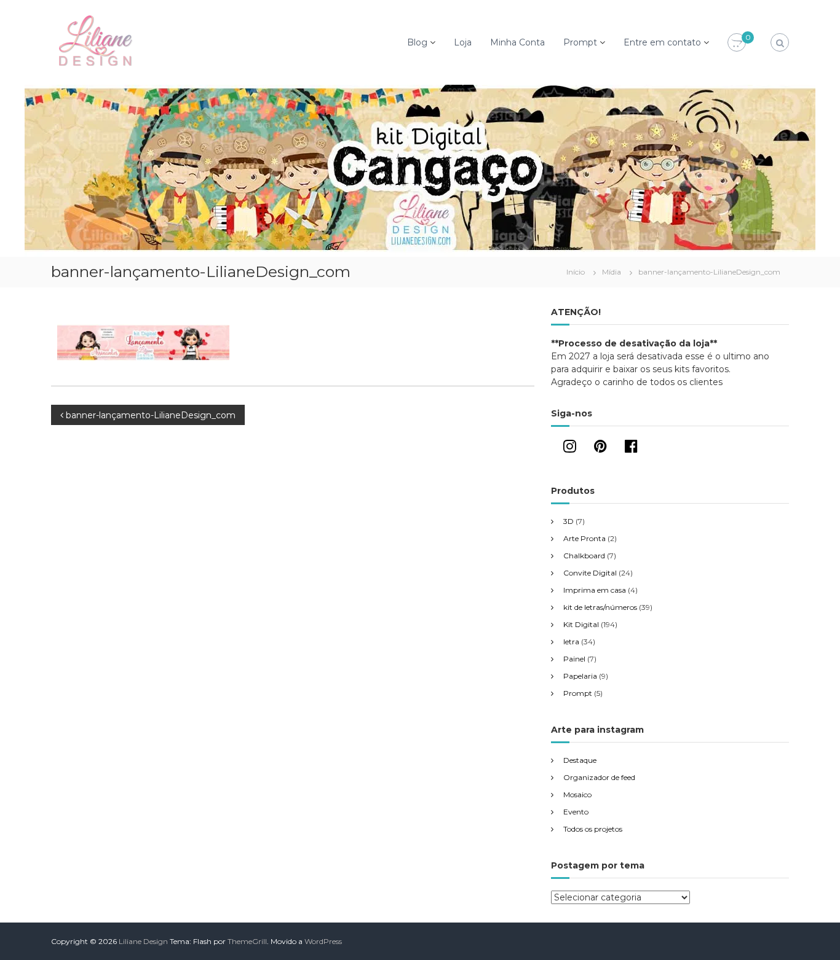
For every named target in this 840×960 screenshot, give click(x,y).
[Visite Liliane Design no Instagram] (569, 448)
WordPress (323, 941)
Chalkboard (584, 555)
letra (571, 641)
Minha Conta (517, 42)
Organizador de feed (599, 777)
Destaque (579, 760)
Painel (574, 658)
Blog (417, 42)
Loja (463, 42)
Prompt (580, 42)
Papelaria (580, 676)
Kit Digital (581, 624)
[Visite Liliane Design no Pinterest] (600, 448)
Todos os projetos (592, 828)
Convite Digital (590, 572)
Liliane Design (143, 941)
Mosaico (577, 794)
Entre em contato (662, 42)
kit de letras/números (600, 607)
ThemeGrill (247, 941)
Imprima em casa (594, 590)
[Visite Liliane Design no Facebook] (631, 448)
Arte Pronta (584, 538)
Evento (575, 811)
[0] (736, 43)
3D (568, 521)
